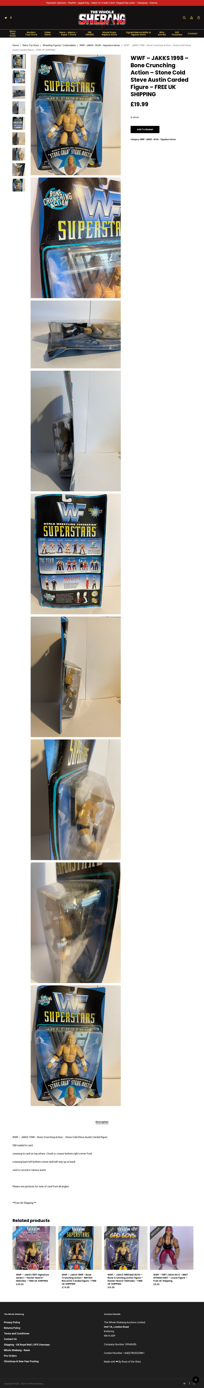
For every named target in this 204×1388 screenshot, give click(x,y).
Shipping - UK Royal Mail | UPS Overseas (27, 1344)
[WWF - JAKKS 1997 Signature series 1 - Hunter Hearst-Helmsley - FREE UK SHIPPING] (34, 1248)
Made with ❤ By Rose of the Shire (122, 1361)
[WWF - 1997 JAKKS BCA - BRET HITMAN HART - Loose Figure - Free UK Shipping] (171, 1248)
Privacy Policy (12, 1322)
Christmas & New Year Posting (21, 1361)
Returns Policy (12, 1327)
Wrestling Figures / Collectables (59, 45)
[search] (184, 17)
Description (102, 1121)
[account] (191, 17)
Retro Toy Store (31, 45)
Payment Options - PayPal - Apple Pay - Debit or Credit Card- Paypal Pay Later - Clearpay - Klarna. (102, 2)
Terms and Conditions (16, 1333)
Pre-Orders (10, 1355)
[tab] (102, 1122)
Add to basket (145, 129)
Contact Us (10, 1339)
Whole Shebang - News (17, 1350)
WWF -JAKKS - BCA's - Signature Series (100, 45)
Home (15, 45)
